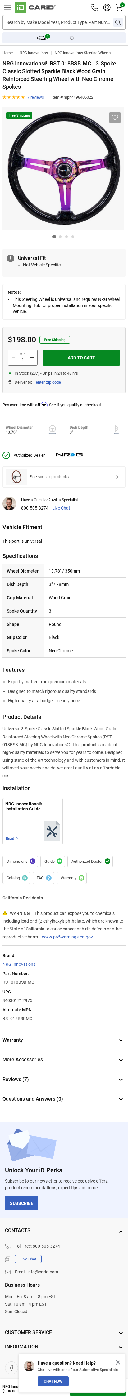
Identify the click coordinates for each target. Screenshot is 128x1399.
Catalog (16, 878)
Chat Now (53, 1381)
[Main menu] (7, 7)
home (7, 53)
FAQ (43, 878)
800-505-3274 (34, 508)
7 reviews (35, 97)
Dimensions (20, 861)
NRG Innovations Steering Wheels (83, 53)
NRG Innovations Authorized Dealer (90, 861)
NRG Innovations (34, 53)
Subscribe (21, 1203)
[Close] (118, 1362)
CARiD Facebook (11, 1367)
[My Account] (107, 7)
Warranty (72, 878)
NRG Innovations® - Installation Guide (24, 806)
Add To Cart (81, 357)
